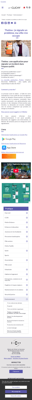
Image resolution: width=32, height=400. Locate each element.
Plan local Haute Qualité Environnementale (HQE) (14, 331)
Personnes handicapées (12, 236)
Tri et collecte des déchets (14, 303)
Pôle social (8, 265)
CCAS (6, 217)
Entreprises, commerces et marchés (13, 279)
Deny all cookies (16, 396)
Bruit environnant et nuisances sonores (15, 321)
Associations (9, 260)
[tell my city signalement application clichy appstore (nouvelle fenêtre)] (16, 147)
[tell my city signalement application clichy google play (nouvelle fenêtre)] (16, 139)
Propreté (9, 306)
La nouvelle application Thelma (12, 80)
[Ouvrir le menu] (2, 7)
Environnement (10, 299)
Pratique (9, 208)
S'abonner (16, 371)
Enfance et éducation (12, 227)
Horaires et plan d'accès (20, 358)
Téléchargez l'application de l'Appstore (13, 143)
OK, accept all (16, 391)
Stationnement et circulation (14, 290)
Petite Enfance (9, 222)
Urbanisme (8, 269)
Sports (7, 255)
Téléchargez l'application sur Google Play (14, 135)
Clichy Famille (9, 246)
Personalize (16, 387)
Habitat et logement (11, 274)
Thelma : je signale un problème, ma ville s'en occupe (16, 312)
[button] (16, 193)
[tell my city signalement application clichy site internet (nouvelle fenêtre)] (16, 156)
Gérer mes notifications (24, 8)
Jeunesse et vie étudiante (13, 232)
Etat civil (7, 213)
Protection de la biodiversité (15, 325)
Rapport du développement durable (15, 317)
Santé (6, 250)
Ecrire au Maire (15, 356)
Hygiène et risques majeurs (13, 285)
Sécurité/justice (10, 294)
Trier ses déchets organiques (15, 309)
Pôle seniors (9, 241)
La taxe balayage (12, 328)
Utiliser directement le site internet (12, 152)
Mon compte (8, 358)
